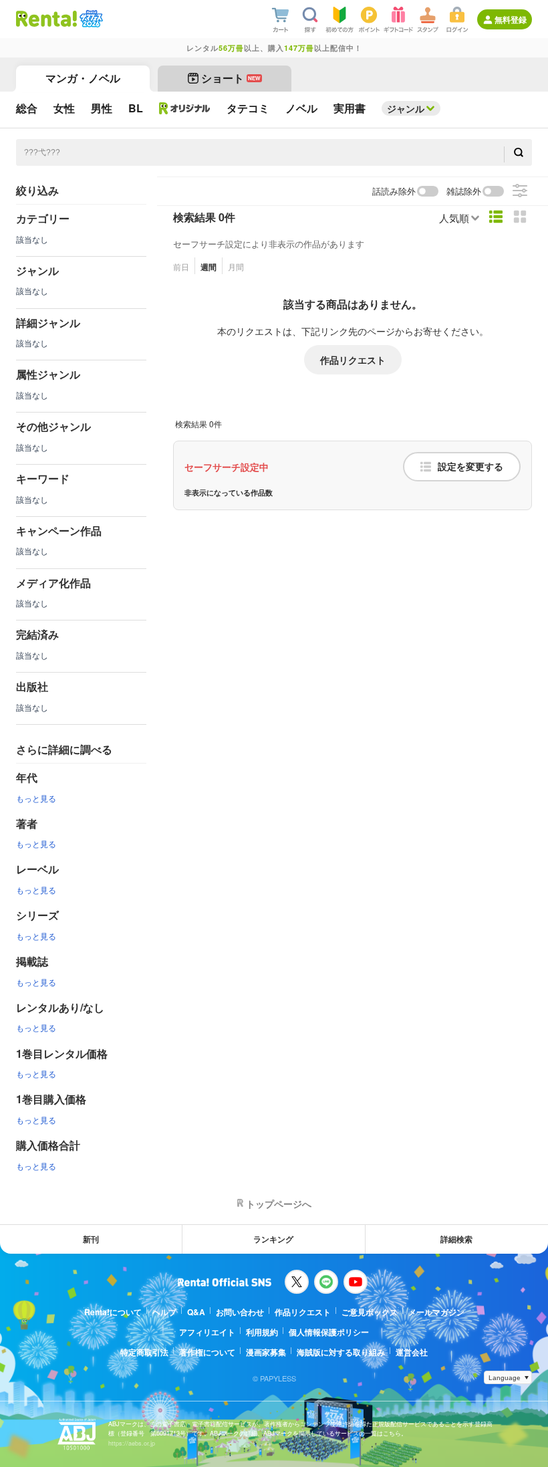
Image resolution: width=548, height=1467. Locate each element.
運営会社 (412, 1352)
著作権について (207, 1352)
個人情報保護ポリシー (329, 1332)
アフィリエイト (207, 1332)
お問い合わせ (240, 1312)
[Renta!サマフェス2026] (90, 18)
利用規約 (262, 1332)
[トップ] (46, 19)
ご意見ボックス (369, 1312)
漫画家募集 (266, 1352)
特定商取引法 (144, 1352)
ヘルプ (164, 1312)
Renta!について (113, 1312)
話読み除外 (394, 192)
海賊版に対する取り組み (341, 1352)
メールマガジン (436, 1312)
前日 (181, 266)
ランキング (273, 1239)
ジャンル (405, 108)
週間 (208, 267)
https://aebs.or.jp (131, 1443)
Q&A (196, 1312)
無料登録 (511, 19)
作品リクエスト (353, 359)
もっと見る (36, 798)
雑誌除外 (463, 192)
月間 (236, 266)
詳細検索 (456, 1239)
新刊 (91, 1239)
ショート (231, 78)
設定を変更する (470, 466)
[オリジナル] (185, 108)
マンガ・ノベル (82, 78)
